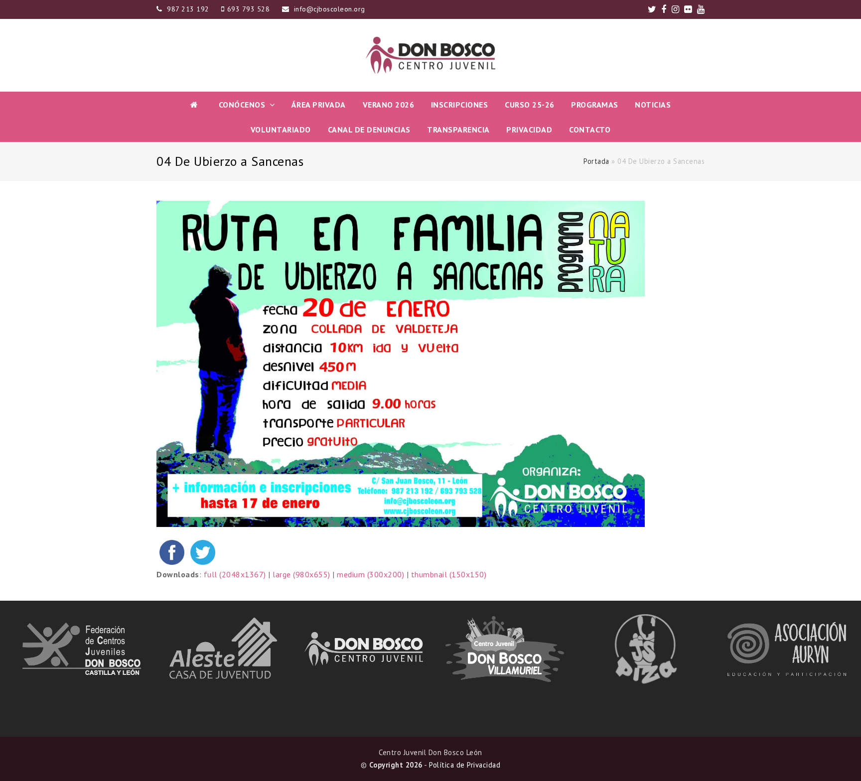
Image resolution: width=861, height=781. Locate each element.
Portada (596, 161)
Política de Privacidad (464, 765)
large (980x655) (301, 574)
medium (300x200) (370, 574)
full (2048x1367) (235, 574)
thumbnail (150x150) (449, 574)
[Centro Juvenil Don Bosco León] (430, 55)
